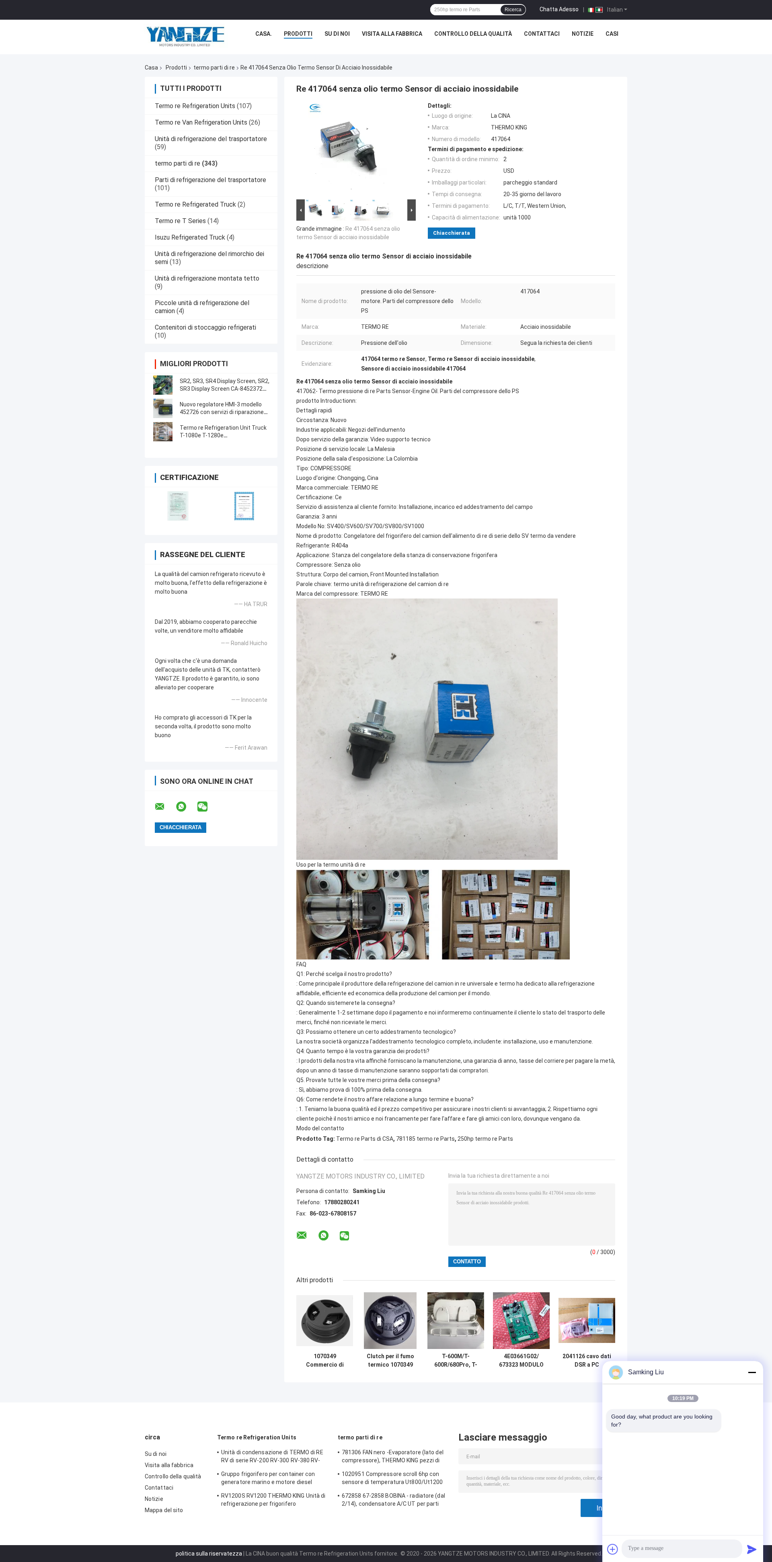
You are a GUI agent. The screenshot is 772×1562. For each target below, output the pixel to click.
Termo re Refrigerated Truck (195, 204)
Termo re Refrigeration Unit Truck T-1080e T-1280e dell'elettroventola (223, 435)
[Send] (751, 1549)
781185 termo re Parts (425, 1139)
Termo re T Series (180, 221)
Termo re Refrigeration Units (195, 106)
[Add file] (612, 1549)
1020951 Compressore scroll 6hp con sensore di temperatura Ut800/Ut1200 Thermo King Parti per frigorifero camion (395, 1479)
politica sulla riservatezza (209, 1553)
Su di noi (337, 34)
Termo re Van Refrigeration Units (201, 122)
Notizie (582, 34)
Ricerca (513, 9)
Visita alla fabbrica (392, 34)
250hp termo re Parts (485, 1139)
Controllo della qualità (473, 34)
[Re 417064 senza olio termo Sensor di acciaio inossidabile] (352, 150)
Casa (151, 67)
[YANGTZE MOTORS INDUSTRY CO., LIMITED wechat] (207, 806)
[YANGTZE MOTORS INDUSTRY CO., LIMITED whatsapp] (186, 806)
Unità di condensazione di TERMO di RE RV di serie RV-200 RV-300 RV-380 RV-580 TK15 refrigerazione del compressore (272, 1457)
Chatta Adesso (559, 9)
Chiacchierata (451, 233)
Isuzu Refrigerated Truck (190, 237)
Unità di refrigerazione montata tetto (207, 278)
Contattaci (542, 34)
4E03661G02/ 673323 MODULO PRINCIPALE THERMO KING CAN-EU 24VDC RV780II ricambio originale (521, 1360)
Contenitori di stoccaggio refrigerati (205, 327)
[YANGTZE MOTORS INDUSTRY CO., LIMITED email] (165, 806)
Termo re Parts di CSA (364, 1139)
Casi (612, 34)
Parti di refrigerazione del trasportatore (210, 180)
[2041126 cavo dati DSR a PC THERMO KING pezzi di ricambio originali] (586, 1320)
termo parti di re (214, 67)
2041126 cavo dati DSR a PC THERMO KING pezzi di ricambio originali (587, 1360)
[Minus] (752, 1372)
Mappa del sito (164, 1510)
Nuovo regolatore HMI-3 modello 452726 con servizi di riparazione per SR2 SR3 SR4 (222, 412)
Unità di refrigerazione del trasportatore (211, 139)
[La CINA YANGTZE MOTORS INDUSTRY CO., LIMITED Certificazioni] (178, 506)
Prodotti (298, 34)
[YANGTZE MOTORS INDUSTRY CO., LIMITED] (186, 36)
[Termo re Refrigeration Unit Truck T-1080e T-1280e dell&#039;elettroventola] (163, 431)
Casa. (263, 34)
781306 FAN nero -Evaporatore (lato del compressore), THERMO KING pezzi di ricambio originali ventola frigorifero (392, 1457)
